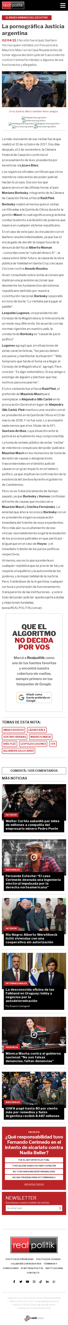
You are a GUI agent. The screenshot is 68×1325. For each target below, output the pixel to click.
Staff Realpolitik (32, 1268)
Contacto (33, 1272)
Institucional (54, 1268)
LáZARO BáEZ (36, 730)
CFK (52, 743)
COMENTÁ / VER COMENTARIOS (34, 771)
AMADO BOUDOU (13, 730)
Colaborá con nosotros (26, 1263)
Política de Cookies (48, 1259)
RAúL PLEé (9, 743)
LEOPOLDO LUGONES (33, 743)
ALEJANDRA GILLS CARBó (18, 750)
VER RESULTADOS (34, 1184)
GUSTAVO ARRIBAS (14, 736)
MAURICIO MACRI (40, 736)
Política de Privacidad (20, 1259)
